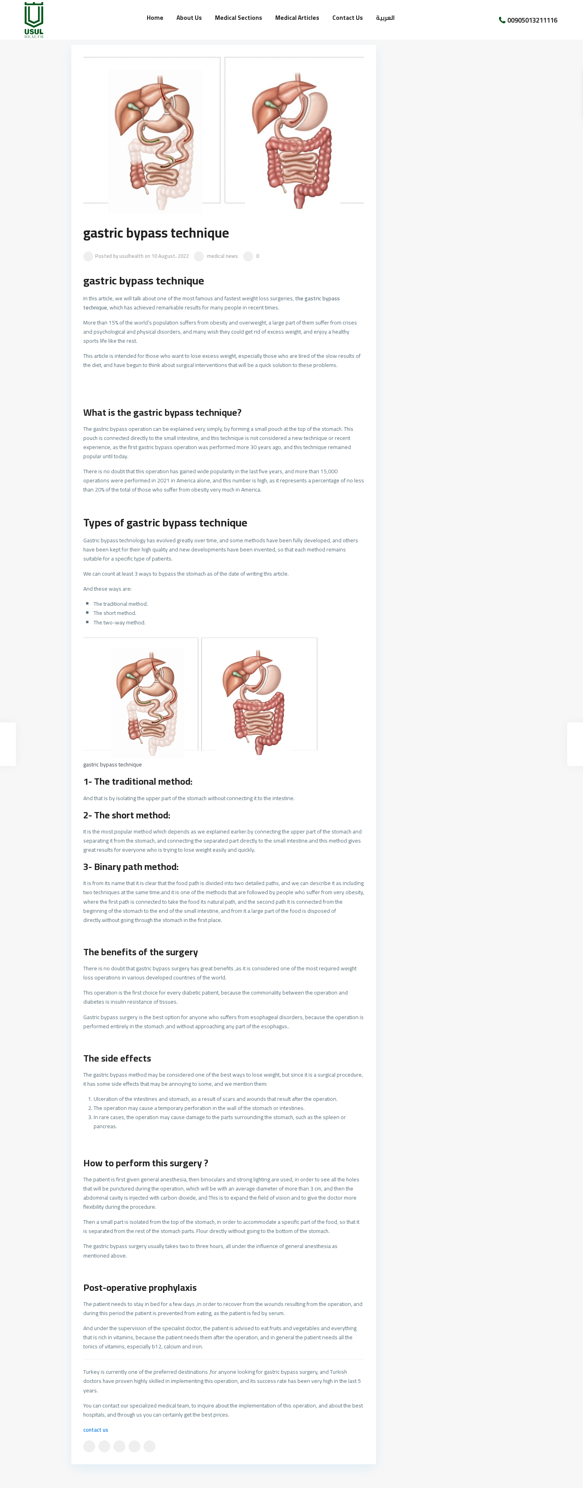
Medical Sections (238, 17)
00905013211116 (532, 19)
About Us (189, 17)
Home (155, 17)
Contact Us (347, 17)
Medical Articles (297, 17)
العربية (385, 17)
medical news (222, 256)
